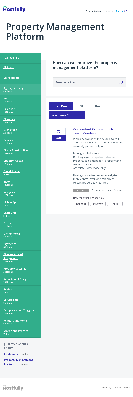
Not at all (82, 204)
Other (7, 223)
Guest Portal (11, 171)
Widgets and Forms (15, 320)
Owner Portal (11, 233)
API (5, 98)
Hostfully (106, 387)
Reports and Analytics (17, 279)
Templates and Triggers (18, 310)
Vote (58, 138)
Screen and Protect (15, 331)
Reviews (8, 289)
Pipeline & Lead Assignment (13, 256)
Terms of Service (122, 387)
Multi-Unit (9, 213)
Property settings (14, 268)
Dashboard (10, 129)
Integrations (11, 192)
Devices (8, 140)
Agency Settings (13, 88)
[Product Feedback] (14, 9)
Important (99, 204)
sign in (120, 10)
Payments (9, 244)
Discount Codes (13, 161)
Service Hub (10, 300)
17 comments (97, 190)
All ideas (8, 67)
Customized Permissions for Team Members (94, 131)
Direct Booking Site (15, 150)
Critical (117, 204)
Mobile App (10, 202)
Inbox (6, 181)
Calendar (9, 109)
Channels (9, 119)
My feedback (11, 78)
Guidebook (11, 354)
